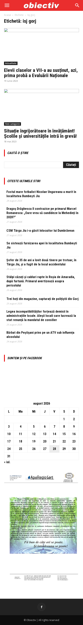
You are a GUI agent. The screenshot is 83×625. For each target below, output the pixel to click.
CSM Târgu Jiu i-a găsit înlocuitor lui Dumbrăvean (40, 230)
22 (64, 441)
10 (8, 434)
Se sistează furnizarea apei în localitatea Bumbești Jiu (41, 245)
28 (54, 449)
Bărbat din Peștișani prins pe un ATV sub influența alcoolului (40, 335)
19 (33, 441)
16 (74, 434)
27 (44, 449)
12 (33, 434)
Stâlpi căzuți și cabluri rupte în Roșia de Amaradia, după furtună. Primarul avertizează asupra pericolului (40, 281)
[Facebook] (41, 607)
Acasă (7, 15)
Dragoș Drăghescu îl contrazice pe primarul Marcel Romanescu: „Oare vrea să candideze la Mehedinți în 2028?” (42, 213)
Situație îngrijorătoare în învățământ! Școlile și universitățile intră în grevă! (40, 133)
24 (8, 449)
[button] (6, 5)
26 (33, 449)
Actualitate (10, 63)
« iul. (7, 462)
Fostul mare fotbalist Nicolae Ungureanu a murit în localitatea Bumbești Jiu (41, 194)
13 (44, 434)
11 (20, 434)
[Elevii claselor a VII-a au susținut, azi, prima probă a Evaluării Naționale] (41, 46)
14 (54, 434)
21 (54, 441)
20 (44, 441)
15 (64, 434)
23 (74, 441)
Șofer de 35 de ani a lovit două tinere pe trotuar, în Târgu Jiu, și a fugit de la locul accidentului (41, 262)
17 (8, 441)
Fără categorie (12, 123)
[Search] (77, 5)
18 (20, 441)
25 (20, 449)
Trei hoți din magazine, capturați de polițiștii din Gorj (42, 299)
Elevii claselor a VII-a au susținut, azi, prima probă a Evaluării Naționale (41, 72)
